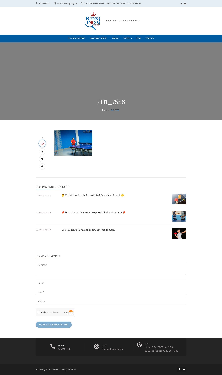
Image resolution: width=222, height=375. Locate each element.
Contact (150, 38)
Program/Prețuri (98, 38)
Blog (138, 38)
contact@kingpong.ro (67, 3)
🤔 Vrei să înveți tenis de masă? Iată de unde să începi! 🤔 (93, 195)
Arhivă (115, 38)
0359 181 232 (44, 3)
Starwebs (71, 369)
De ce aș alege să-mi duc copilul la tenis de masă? (88, 229)
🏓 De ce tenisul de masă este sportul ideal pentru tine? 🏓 (94, 212)
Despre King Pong (76, 38)
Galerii (127, 38)
